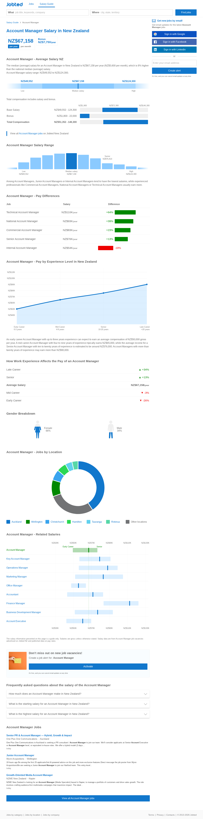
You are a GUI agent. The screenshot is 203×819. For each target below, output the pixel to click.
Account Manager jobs (31, 133)
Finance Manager (15, 603)
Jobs (31, 4)
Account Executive (16, 621)
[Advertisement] (174, 125)
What (11, 12)
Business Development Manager (23, 612)
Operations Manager (17, 567)
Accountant (12, 594)
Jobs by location (32, 815)
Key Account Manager (18, 559)
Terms (151, 815)
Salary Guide (46, 4)
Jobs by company (51, 815)
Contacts (170, 815)
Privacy (160, 815)
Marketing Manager (16, 576)
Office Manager (14, 585)
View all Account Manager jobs (78, 798)
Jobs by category (14, 815)
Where (95, 12)
